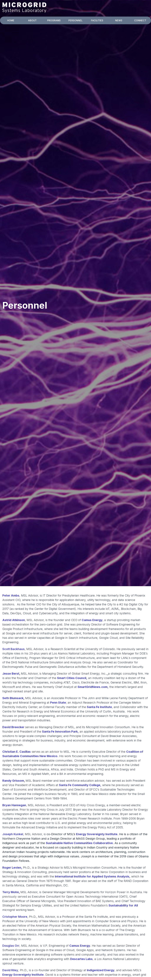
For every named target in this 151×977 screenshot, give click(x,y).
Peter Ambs (10, 595)
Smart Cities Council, (72, 678)
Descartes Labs (81, 959)
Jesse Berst (10, 673)
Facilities (97, 20)
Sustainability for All (123, 905)
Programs (54, 20)
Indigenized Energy (100, 970)
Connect (140, 20)
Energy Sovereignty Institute (96, 834)
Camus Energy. (80, 945)
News (118, 20)
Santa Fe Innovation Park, (60, 731)
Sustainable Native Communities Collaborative (79, 843)
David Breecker (13, 727)
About (32, 20)
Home (10, 20)
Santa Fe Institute (99, 707)
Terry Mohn (10, 892)
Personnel (75, 20)
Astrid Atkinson (13, 620)
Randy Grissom (13, 780)
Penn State (58, 702)
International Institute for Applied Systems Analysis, (92, 876)
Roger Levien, (12, 867)
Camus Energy (92, 620)
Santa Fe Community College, (80, 785)
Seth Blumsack (12, 698)
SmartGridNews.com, (93, 687)
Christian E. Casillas (16, 751)
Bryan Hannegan (14, 805)
